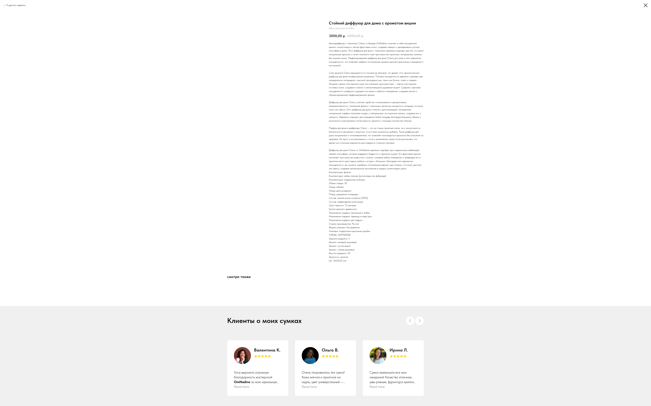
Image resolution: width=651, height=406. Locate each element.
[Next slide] (419, 321)
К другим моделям (16, 5)
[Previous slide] (410, 321)
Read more (241, 387)
